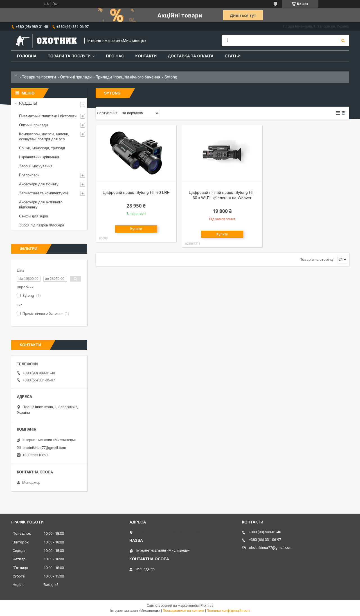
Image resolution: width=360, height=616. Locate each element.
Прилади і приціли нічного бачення (128, 77)
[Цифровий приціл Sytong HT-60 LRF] (136, 153)
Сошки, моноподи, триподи (42, 148)
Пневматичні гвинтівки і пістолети (47, 116)
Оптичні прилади (76, 77)
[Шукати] (343, 40)
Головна (27, 56)
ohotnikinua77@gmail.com (44, 448)
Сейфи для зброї (33, 216)
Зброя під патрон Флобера (41, 225)
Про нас (115, 56)
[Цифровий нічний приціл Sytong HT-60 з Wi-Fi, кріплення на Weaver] (222, 153)
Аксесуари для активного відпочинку (40, 204)
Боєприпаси (29, 175)
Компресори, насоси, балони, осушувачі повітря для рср (44, 136)
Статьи (232, 56)
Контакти (146, 56)
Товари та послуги (69, 56)
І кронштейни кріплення (39, 157)
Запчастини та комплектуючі (43, 193)
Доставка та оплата (190, 56)
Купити (136, 229)
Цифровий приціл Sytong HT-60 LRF (136, 192)
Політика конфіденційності (228, 611)
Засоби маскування (35, 166)
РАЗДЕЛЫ (28, 103)
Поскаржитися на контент (183, 611)
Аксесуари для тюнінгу (38, 184)
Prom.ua (207, 606)
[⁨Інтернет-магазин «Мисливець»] (45, 41)
